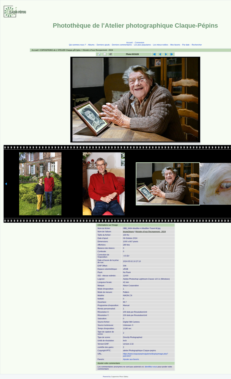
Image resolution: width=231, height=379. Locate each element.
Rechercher (197, 45)
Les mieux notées (160, 45)
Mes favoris (175, 45)
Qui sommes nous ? (77, 45)
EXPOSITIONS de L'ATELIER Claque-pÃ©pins (60, 50)
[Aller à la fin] (172, 54)
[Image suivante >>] (166, 54)
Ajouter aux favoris (131, 359)
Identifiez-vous (151, 367)
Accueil (129, 43)
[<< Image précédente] (160, 54)
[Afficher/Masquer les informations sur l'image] (104, 54)
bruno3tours (128, 232)
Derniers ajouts (103, 45)
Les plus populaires (142, 45)
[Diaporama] (110, 54)
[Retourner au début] (154, 54)
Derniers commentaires (122, 45)
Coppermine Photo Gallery (119, 376)
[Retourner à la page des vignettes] (99, 54)
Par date (186, 45)
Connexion (139, 43)
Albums (91, 45)
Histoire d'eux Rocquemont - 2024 (98, 50)
